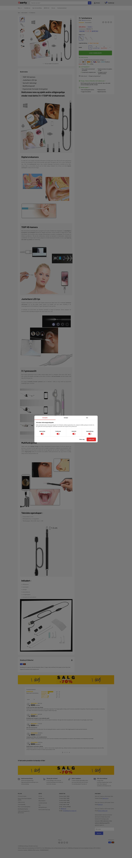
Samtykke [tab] (45, 417)
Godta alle (91, 439)
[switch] (42, 434)
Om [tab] (87, 417)
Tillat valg (81, 439)
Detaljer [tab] (66, 417)
